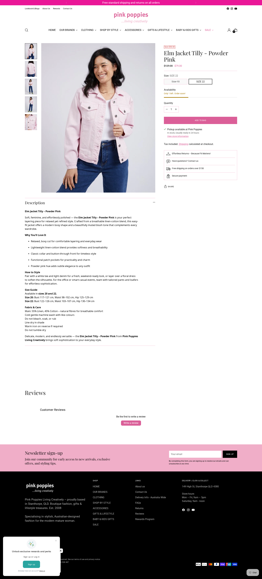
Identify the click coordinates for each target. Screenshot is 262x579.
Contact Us (141, 492)
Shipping (183, 144)
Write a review (131, 423)
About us (140, 486)
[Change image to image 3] (31, 87)
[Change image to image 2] (31, 69)
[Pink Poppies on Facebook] (228, 8)
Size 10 (176, 81)
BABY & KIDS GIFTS (103, 519)
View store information (178, 136)
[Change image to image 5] (31, 122)
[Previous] (66, 2)
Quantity (168, 103)
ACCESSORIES (100, 508)
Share (171, 186)
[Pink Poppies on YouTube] (235, 8)
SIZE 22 (200, 81)
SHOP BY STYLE (102, 502)
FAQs (138, 502)
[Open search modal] (27, 30)
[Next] (195, 2)
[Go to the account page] (229, 30)
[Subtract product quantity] (167, 109)
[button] (60, 550)
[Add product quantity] (176, 109)
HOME (96, 486)
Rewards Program (144, 519)
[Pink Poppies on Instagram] (231, 8)
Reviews (139, 513)
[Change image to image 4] (31, 104)
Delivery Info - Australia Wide (150, 497)
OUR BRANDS (100, 492)
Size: (171, 75)
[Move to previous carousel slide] (227, 373)
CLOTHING (98, 497)
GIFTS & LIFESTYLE (103, 513)
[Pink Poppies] (131, 18)
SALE (96, 524)
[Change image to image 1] (31, 51)
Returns (139, 508)
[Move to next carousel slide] (234, 373)
